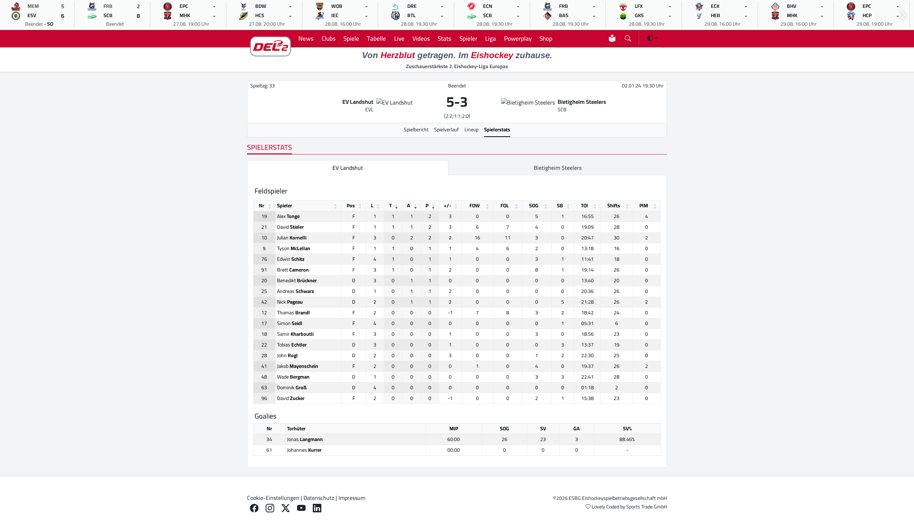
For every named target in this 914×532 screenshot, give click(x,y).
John (287, 355)
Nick (290, 301)
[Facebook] (254, 508)
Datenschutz (318, 497)
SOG (533, 205)
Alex (288, 216)
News (305, 38)
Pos (351, 205)
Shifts (613, 205)
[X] (285, 508)
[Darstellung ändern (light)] (652, 38)
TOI (584, 205)
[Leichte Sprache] (612, 38)
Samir (295, 334)
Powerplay (518, 38)
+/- (447, 205)
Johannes (304, 450)
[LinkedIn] (317, 508)
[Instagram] (270, 508)
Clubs (329, 38)
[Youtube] (301, 508)
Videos (421, 38)
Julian (291, 237)
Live (399, 38)
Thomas (293, 312)
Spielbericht (416, 129)
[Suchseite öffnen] (628, 37)
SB (560, 205)
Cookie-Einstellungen (273, 497)
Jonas (305, 439)
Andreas (295, 291)
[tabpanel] (457, 321)
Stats (444, 38)
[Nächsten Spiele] (902, 15)
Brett (293, 269)
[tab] (347, 167)
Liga (490, 38)
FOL (505, 205)
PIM (643, 205)
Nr (261, 205)
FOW (474, 205)
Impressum (351, 497)
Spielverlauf (446, 129)
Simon (289, 323)
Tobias (292, 344)
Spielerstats (497, 129)
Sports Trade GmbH (646, 506)
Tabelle (376, 38)
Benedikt (297, 280)
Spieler (468, 38)
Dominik (292, 387)
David (290, 227)
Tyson (293, 248)
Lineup (471, 129)
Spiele (351, 38)
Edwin (291, 259)
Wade (293, 376)
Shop (545, 38)
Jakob (297, 366)
